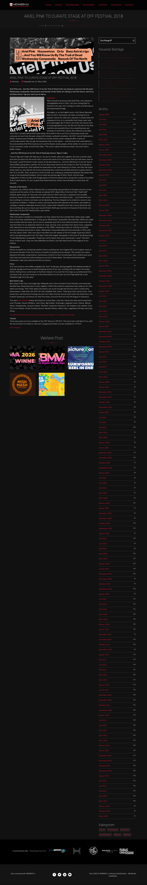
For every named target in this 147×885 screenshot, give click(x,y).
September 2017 (105, 650)
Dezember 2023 (105, 271)
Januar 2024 (104, 266)
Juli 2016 (102, 720)
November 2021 (105, 397)
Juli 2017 (102, 660)
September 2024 (105, 230)
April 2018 (103, 614)
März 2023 (103, 316)
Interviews (125, 830)
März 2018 (103, 619)
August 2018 (104, 594)
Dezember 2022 (105, 331)
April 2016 (103, 735)
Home (48, 5)
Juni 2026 (103, 125)
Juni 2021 (103, 422)
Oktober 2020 (104, 463)
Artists (102, 830)
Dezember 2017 (105, 634)
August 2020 (104, 473)
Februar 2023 (104, 321)
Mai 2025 (102, 190)
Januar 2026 (104, 150)
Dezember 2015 (105, 756)
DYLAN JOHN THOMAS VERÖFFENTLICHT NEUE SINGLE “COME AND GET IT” (116, 74)
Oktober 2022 (104, 342)
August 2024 (104, 236)
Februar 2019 (104, 564)
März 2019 (103, 559)
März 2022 (103, 377)
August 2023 (104, 291)
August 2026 (104, 114)
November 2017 (105, 640)
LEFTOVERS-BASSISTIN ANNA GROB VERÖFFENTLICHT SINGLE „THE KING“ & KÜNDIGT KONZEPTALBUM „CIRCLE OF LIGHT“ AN (116, 96)
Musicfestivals (54, 26)
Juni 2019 (103, 544)
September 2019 (105, 528)
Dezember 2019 (105, 513)
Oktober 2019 (104, 523)
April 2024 (103, 256)
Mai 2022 (102, 367)
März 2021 (103, 438)
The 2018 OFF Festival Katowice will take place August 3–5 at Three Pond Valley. (42, 315)
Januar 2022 (104, 387)
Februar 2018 (104, 624)
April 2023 (103, 311)
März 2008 (103, 816)
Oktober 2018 (104, 584)
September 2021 (105, 407)
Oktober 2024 (104, 226)
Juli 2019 (102, 539)
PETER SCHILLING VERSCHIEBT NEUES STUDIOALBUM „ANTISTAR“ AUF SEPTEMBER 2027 (118, 84)
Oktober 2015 (104, 766)
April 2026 (103, 135)
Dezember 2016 (105, 695)
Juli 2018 (102, 599)
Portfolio (116, 5)
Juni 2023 (103, 301)
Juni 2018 (103, 604)
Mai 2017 (102, 670)
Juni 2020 (103, 483)
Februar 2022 (104, 382)
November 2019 (105, 518)
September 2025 (105, 170)
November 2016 (105, 700)
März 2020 (103, 498)
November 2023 (105, 276)
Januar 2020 (104, 508)
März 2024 (103, 261)
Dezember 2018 (105, 574)
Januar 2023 (104, 326)
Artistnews (89, 5)
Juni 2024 (103, 246)
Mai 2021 (102, 427)
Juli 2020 (102, 478)
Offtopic (102, 5)
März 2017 (103, 680)
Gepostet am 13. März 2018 (35, 82)
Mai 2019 (102, 549)
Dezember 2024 (105, 215)
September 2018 (105, 589)
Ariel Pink (51, 98)
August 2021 (104, 412)
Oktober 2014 (104, 811)
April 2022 (103, 372)
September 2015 (105, 771)
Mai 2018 (102, 609)
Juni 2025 (103, 185)
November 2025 (105, 160)
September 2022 (105, 347)
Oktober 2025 (104, 165)
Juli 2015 (102, 781)
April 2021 (103, 432)
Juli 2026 (102, 119)
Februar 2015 (104, 806)
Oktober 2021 (104, 402)
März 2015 (103, 801)
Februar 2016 (104, 745)
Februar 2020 (104, 503)
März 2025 (103, 200)
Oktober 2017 (104, 645)
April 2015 (103, 796)
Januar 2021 (104, 448)
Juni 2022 (103, 362)
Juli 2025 (102, 180)
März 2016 (103, 741)
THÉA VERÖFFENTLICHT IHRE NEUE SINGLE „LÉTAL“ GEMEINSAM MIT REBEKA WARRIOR (116, 63)
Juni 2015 (103, 786)
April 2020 (103, 493)
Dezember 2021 (105, 392)
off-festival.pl (15, 328)
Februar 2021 (104, 443)
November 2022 (105, 337)
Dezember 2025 (105, 155)
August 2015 (104, 776)
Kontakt (129, 5)
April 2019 (103, 554)
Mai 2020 (102, 488)
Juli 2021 (102, 417)
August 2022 (104, 352)
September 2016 (105, 710)
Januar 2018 (104, 629)
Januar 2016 (104, 751)
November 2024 (105, 220)
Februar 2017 (104, 685)
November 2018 (105, 579)
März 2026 (103, 140)
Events (58, 5)
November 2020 (105, 458)
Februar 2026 (104, 145)
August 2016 (104, 715)
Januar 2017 (104, 690)
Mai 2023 (102, 306)
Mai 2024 (102, 251)
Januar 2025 (104, 210)
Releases (126, 835)
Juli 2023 (102, 296)
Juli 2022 (102, 357)
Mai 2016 (102, 730)
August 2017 (104, 655)
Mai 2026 (102, 130)
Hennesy (15, 82)
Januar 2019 (104, 569)
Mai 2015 (102, 791)
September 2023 (105, 286)
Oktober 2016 (104, 705)
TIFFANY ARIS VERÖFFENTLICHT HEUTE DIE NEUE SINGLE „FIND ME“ (117, 55)
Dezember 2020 (105, 453)
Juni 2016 (103, 725)
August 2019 (104, 533)
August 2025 (104, 175)
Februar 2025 (104, 205)
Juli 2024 (102, 241)
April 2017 (103, 675)
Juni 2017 (103, 665)
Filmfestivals (113, 830)
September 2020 (105, 468)
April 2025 (103, 195)
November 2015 (105, 761)
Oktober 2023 (104, 281)
